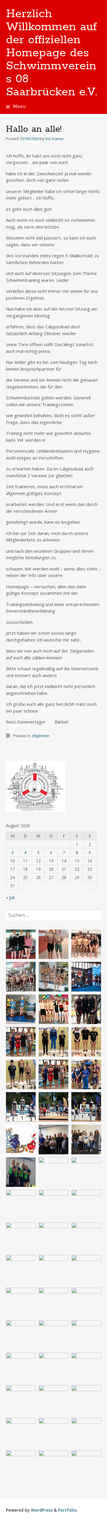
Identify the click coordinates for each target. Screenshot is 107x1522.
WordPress (42, 1510)
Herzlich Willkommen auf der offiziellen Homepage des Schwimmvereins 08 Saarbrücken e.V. (51, 53)
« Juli (10, 897)
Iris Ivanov (54, 138)
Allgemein (41, 735)
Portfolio (67, 1510)
